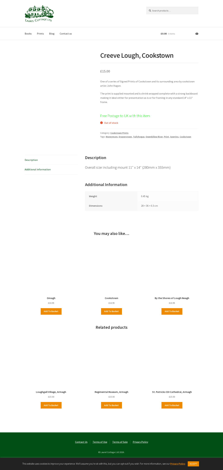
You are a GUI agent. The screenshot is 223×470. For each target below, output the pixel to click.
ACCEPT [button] (193, 463)
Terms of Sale (120, 442)
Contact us (66, 33)
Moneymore (112, 136)
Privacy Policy (140, 442)
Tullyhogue (138, 136)
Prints (40, 33)
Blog (52, 33)
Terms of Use (100, 442)
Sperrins (174, 136)
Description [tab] (31, 160)
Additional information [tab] (38, 169)
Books (28, 33)
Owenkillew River (154, 136)
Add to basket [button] (51, 311)
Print (166, 136)
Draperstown (125, 136)
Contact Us (81, 442)
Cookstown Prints (119, 132)
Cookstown (185, 136)
